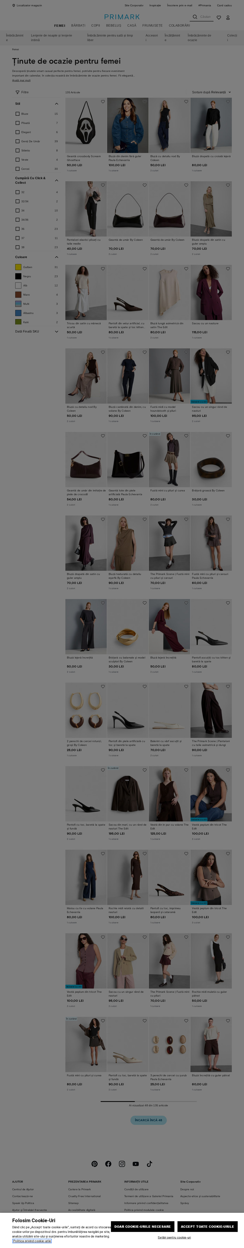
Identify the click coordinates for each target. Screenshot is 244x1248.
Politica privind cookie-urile (32, 1241)
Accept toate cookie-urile (207, 1226)
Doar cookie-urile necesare (142, 1226)
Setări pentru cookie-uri (174, 1237)
